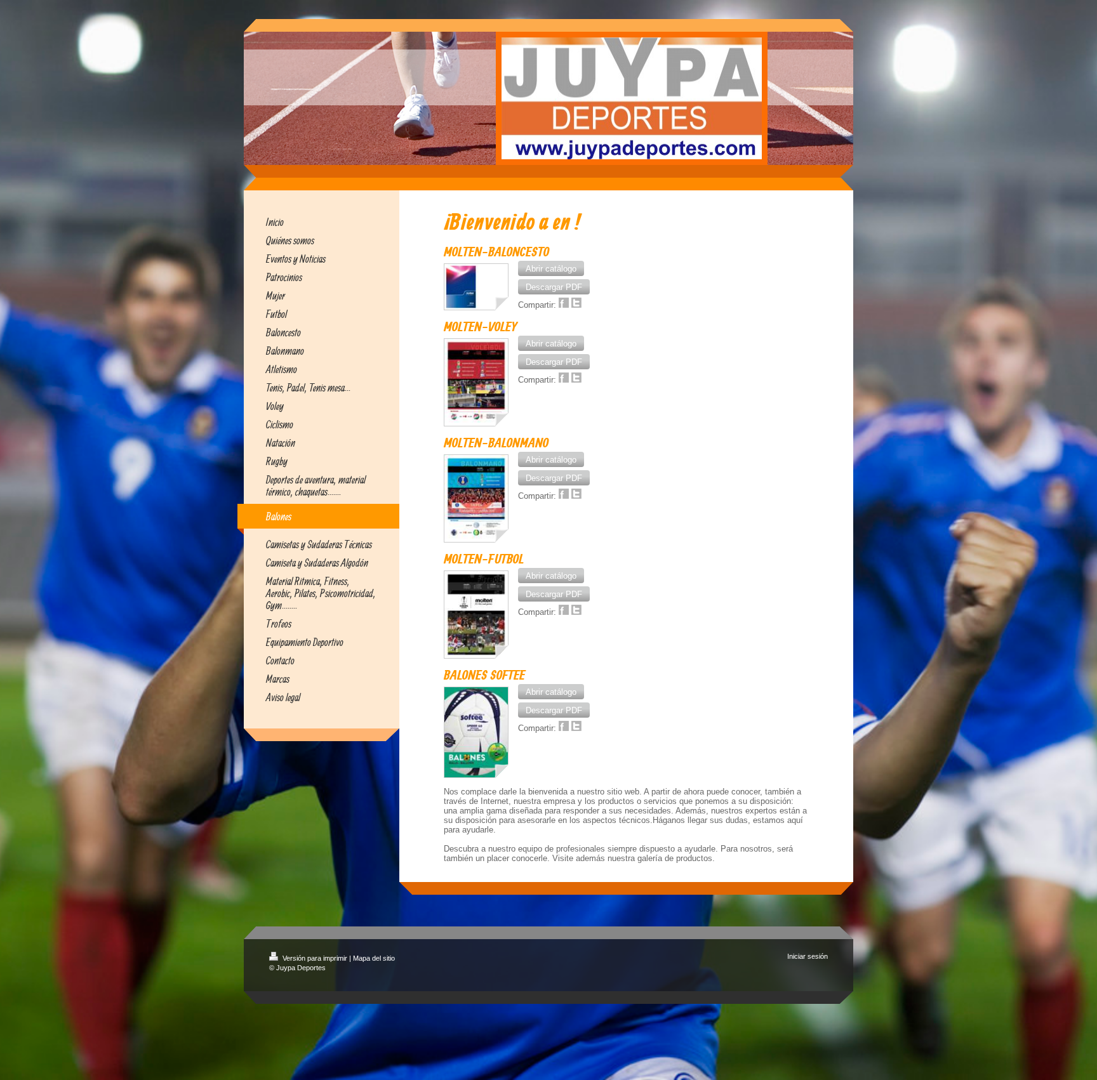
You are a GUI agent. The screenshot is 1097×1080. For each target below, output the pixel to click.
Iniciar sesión (807, 956)
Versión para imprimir (315, 958)
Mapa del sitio (374, 958)
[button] (551, 268)
